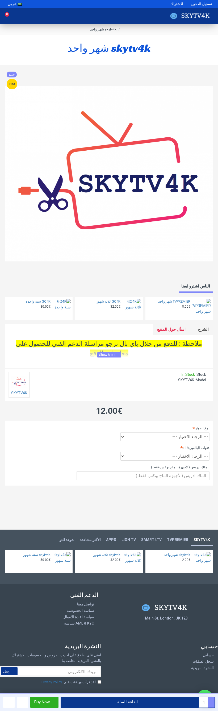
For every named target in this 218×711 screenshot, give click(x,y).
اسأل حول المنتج (171, 329)
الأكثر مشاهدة (90, 540)
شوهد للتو (67, 540)
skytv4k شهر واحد (177, 555)
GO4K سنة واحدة (38, 301)
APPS (111, 540)
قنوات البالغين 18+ (196, 448)
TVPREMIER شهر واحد (174, 301)
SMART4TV (151, 540)
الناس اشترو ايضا (195, 286)
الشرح (203, 329)
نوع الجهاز (202, 428)
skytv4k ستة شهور (37, 555)
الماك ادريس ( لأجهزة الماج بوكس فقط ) (180, 467)
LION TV (128, 540)
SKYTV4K (202, 540)
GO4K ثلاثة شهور (108, 301)
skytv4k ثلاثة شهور (106, 555)
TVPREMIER (177, 540)
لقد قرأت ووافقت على (68, 682)
